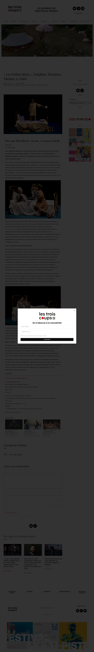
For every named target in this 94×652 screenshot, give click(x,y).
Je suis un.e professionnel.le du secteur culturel (34, 335)
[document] (47, 326)
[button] (74, 310)
